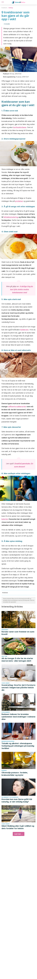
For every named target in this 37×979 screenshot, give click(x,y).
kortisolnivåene (19, 127)
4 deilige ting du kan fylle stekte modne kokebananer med (21, 289)
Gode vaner (5, 683)
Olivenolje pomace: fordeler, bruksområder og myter (15, 773)
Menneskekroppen (8, 741)
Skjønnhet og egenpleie (10, 797)
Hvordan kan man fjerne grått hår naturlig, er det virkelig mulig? (17, 800)
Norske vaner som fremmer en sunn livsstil (18, 633)
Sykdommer (6, 712)
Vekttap (11, 7)
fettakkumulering (11, 217)
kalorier (5, 519)
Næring (4, 770)
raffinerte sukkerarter (17, 407)
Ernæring (5, 629)
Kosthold (4, 7)
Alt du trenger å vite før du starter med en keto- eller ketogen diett (17, 659)
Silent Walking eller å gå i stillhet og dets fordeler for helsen (18, 827)
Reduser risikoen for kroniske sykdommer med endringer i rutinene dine (18, 716)
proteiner (19, 201)
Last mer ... (18, 834)
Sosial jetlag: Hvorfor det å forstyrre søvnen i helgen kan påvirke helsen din (18, 687)
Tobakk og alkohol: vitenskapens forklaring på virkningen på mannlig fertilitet (18, 745)
